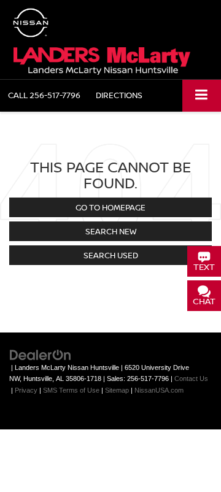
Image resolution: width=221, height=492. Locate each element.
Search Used (110, 255)
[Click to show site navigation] (201, 95)
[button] (44, 95)
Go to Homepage (110, 207)
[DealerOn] (40, 354)
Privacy (26, 390)
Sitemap (117, 390)
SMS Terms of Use (71, 390)
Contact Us (191, 378)
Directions (119, 95)
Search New (110, 231)
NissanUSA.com (159, 390)
